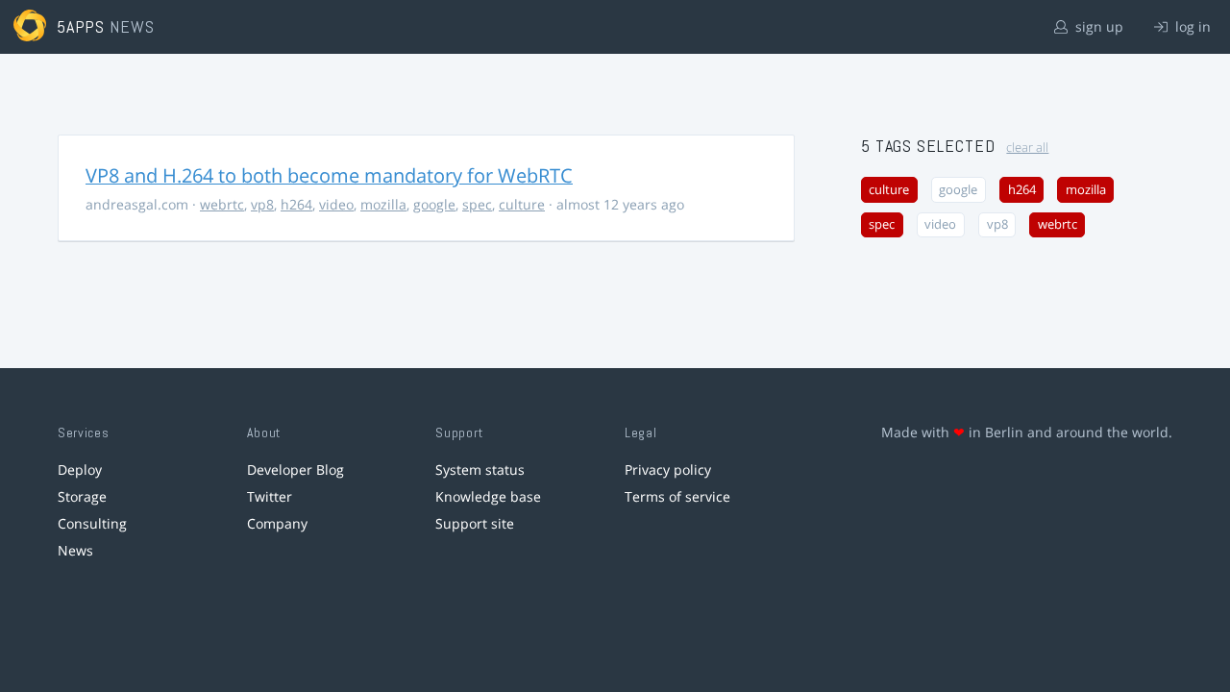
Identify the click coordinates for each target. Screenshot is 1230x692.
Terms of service (677, 496)
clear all (1027, 147)
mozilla (383, 204)
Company (277, 523)
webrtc (222, 204)
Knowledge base (488, 496)
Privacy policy (668, 469)
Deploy (80, 469)
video (336, 204)
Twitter (269, 496)
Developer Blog (295, 469)
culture (522, 204)
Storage (82, 496)
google (434, 204)
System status (480, 469)
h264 (296, 204)
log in (1191, 26)
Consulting (92, 523)
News (75, 550)
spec (477, 204)
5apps (81, 26)
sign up (1097, 26)
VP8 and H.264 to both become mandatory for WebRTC (329, 175)
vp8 (262, 204)
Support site (474, 523)
